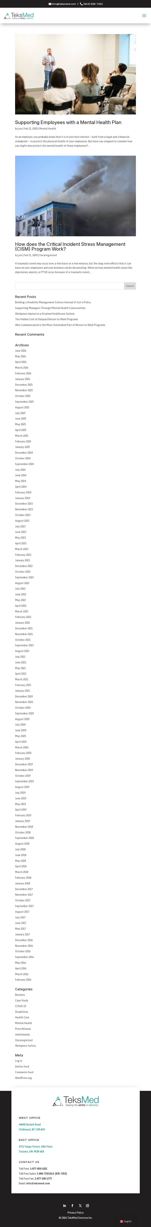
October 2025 (22, 396)
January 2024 (22, 498)
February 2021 (23, 685)
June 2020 (20, 730)
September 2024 (24, 464)
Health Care (22, 1017)
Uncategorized (48, 255)
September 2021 (24, 645)
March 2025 (21, 435)
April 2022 (20, 605)
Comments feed (24, 1072)
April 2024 (20, 486)
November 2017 (24, 894)
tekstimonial (22, 1034)
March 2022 (21, 611)
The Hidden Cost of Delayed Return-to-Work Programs (46, 319)
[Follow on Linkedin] (64, 1205)
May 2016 (20, 962)
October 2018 (22, 832)
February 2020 (23, 753)
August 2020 (22, 719)
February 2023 (23, 554)
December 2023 (24, 503)
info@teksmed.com (64, 4)
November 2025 (24, 390)
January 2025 (22, 446)
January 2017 (22, 934)
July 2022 (20, 588)
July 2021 (20, 656)
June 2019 (20, 798)
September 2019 (24, 781)
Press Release (23, 1028)
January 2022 (22, 622)
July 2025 (20, 413)
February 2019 (23, 815)
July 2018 (20, 849)
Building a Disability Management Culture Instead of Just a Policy (53, 302)
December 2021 (24, 628)
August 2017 (22, 911)
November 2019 (24, 770)
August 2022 (22, 583)
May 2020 (20, 736)
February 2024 (23, 492)
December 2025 (24, 384)
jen (20, 128)
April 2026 (20, 361)
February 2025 (23, 441)
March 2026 (21, 367)
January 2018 (22, 883)
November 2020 (24, 702)
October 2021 (22, 639)
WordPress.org (23, 1077)
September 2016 (24, 957)
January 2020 (22, 758)
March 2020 (21, 747)
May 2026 (20, 356)
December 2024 (24, 452)
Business (20, 994)
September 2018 (24, 838)
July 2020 (20, 724)
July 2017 (20, 917)
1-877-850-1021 (38, 1168)
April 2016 (20, 968)
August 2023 (22, 520)
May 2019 (20, 804)
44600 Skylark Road (30, 1124)
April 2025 (20, 430)
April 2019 (20, 809)
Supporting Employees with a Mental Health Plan (68, 122)
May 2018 (20, 860)
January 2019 (22, 821)
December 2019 (24, 764)
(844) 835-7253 (93, 4)
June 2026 (20, 350)
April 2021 (20, 673)
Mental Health (47, 128)
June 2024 (20, 475)
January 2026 (22, 379)
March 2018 (21, 872)
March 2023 (21, 549)
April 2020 (20, 741)
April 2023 (20, 543)
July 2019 (20, 792)
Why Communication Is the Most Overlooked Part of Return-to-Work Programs (60, 324)
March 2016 (21, 974)
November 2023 (24, 509)
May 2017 (20, 928)
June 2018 (20, 855)
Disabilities (21, 1011)
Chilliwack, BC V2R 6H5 (32, 1129)
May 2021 (20, 668)
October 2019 (22, 775)
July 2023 (20, 526)
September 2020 (24, 713)
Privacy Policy (76, 1212)
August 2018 (22, 843)
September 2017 (24, 906)
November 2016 (24, 945)
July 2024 (20, 469)
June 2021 (20, 662)
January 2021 (22, 690)
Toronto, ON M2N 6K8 (31, 1151)
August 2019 (22, 787)
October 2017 (22, 900)
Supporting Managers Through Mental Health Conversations (50, 308)
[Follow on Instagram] (87, 1206)
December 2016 (24, 940)
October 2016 (22, 951)
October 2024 (22, 458)
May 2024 (20, 481)
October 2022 (22, 571)
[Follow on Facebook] (72, 1205)
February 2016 (23, 979)
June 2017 (20, 923)
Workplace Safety (25, 1045)
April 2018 (20, 866)
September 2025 (24, 401)
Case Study (21, 1000)
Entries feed (22, 1066)
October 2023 (22, 515)
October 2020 (22, 707)
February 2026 (23, 373)
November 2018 (24, 826)
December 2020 (24, 696)
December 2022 (24, 566)
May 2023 (20, 537)
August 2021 (22, 651)
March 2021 (21, 679)
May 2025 (20, 424)
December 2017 (24, 889)
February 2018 (23, 877)
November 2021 (24, 634)
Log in (18, 1060)
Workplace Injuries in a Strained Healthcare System (44, 313)
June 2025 (20, 418)
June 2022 (20, 594)
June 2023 (20, 532)
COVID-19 (20, 1006)
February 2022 (23, 617)
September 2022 (24, 577)
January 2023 (22, 560)
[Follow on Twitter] (80, 1205)
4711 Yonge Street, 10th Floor (35, 1146)
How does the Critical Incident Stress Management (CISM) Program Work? (70, 246)
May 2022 (20, 600)
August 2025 (22, 407)
